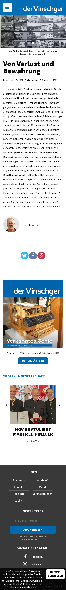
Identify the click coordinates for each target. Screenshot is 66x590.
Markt (42, 487)
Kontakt (19, 487)
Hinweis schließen (55, 574)
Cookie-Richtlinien (31, 577)
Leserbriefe (42, 480)
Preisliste (19, 494)
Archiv (18, 500)
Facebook (37, 556)
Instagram (36, 564)
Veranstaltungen (42, 494)
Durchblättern (33, 361)
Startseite (19, 480)
